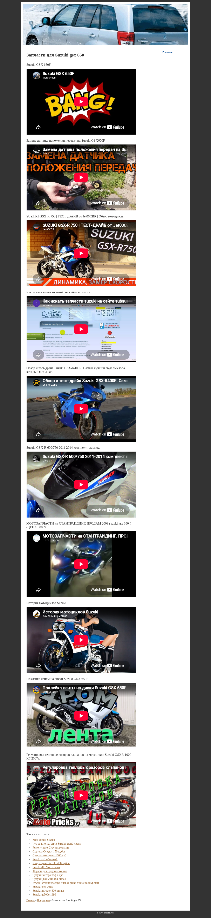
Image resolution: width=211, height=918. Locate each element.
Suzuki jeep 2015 (43, 886)
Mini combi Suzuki (44, 839)
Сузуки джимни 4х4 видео (49, 878)
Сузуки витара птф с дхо (48, 875)
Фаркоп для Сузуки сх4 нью (50, 871)
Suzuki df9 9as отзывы (46, 867)
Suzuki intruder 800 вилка (48, 890)
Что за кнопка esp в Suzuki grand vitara (57, 843)
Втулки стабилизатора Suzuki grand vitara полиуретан (66, 882)
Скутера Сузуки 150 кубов (49, 851)
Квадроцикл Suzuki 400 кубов (51, 863)
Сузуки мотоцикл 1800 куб (49, 855)
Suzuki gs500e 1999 (44, 894)
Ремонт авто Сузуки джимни (51, 847)
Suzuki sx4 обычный (45, 859)
